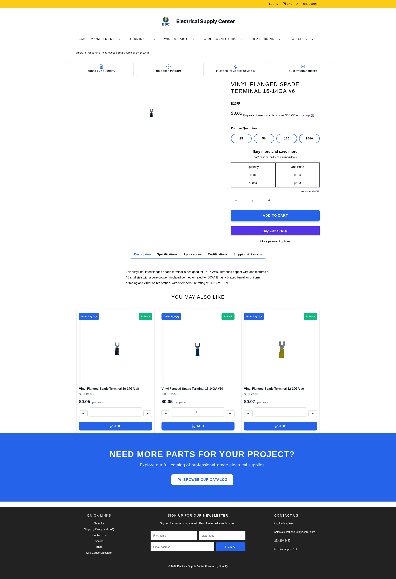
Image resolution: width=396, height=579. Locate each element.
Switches (300, 39)
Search (99, 541)
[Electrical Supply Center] (198, 22)
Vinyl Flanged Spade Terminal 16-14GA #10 (192, 388)
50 (264, 138)
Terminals (140, 39)
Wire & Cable (177, 39)
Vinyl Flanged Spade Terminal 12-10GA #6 (274, 388)
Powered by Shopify (216, 566)
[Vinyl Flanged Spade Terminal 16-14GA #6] (151, 112)
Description (142, 254)
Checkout (310, 4)
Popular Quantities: (244, 128)
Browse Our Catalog (205, 479)
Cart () (292, 4)
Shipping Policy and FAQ (99, 529)
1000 (309, 138)
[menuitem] (102, 38)
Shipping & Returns (247, 254)
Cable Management (98, 39)
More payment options (275, 241)
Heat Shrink (264, 39)
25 (241, 138)
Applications (193, 254)
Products (93, 52)
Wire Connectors (221, 39)
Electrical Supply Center (190, 566)
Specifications (167, 254)
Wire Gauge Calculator (99, 552)
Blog (99, 546)
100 (287, 138)
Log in (273, 4)
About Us (99, 523)
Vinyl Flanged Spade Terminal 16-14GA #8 (109, 388)
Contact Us (99, 535)
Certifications (217, 254)
